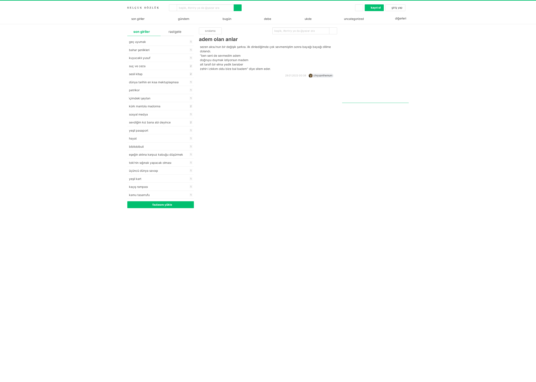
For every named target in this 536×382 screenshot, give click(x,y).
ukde (307, 19)
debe (267, 19)
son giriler (137, 19)
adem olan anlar (218, 39)
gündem (182, 19)
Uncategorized (353, 19)
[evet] (333, 30)
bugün (226, 19)
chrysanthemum (322, 75)
